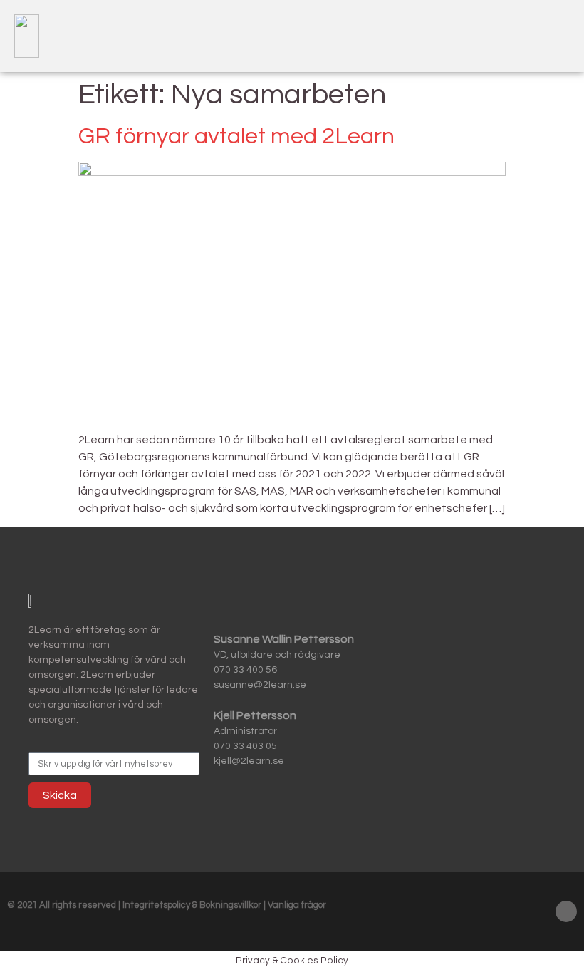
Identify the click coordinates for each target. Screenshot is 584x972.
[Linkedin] (566, 911)
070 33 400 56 (245, 670)
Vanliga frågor (297, 905)
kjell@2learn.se (249, 761)
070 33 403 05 (245, 746)
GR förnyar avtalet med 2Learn (236, 136)
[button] (553, 36)
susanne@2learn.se (260, 685)
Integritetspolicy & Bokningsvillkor (193, 905)
